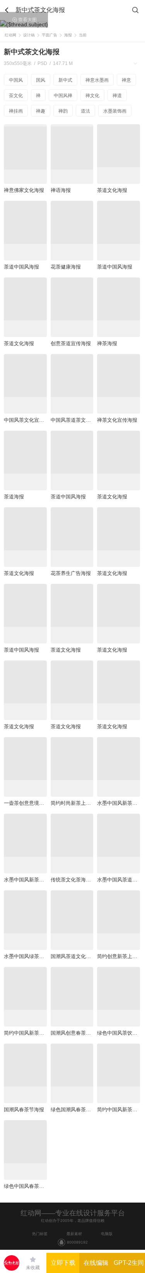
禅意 (126, 80)
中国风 (16, 80)
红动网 (10, 35)
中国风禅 (63, 95)
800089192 (77, 1242)
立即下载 (63, 1262)
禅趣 (40, 111)
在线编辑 (96, 1262)
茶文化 (16, 95)
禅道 (117, 95)
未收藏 (33, 1267)
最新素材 (74, 1234)
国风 (40, 80)
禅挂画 (16, 111)
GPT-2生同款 (129, 1266)
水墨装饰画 (114, 111)
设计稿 (29, 35)
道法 (85, 111)
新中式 (65, 80)
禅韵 (63, 111)
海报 (68, 35)
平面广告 (49, 35)
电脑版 (107, 1234)
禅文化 (92, 95)
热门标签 (40, 1234)
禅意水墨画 (97, 80)
